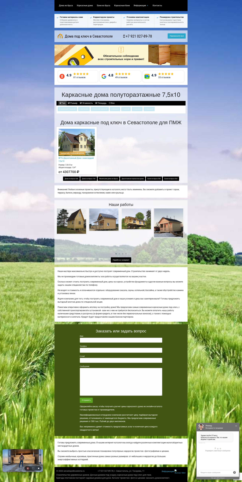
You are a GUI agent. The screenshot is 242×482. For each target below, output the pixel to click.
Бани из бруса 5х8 (154, 179)
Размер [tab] (73, 103)
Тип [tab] (63, 103)
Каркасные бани (122, 5)
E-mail (82, 356)
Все (112, 103)
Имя (81, 336)
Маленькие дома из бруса (108, 179)
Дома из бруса (66, 5)
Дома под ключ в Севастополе (88, 36)
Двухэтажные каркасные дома (133, 179)
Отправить (86, 400)
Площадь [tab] (102, 103)
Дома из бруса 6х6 (71, 179)
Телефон (83, 346)
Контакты (157, 5)
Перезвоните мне (177, 36)
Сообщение (84, 366)
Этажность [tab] (87, 103)
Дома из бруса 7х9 (88, 179)
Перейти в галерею (121, 260)
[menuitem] (66, 5)
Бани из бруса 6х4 (170, 179)
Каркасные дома (85, 5)
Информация (140, 5)
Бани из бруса (103, 5)
